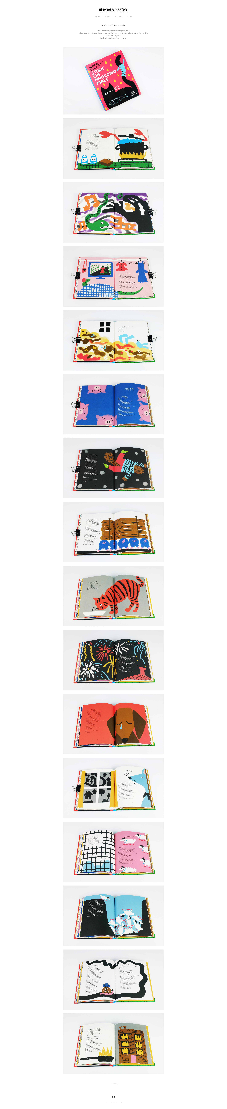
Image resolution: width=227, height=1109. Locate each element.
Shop (129, 16)
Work (97, 16)
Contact (118, 16)
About (108, 16)
